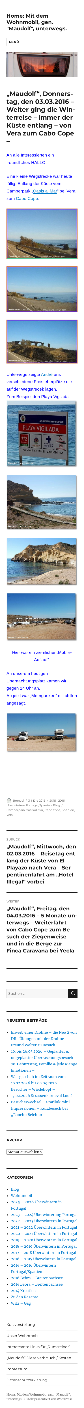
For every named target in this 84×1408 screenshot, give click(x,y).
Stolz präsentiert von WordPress (49, 1399)
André (47, 374)
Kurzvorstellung (20, 1325)
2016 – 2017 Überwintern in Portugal (43, 1259)
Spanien (68, 810)
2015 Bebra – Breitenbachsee (37, 1284)
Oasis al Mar (45, 191)
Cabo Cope (27, 198)
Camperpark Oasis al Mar (24, 810)
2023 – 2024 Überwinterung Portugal (44, 1214)
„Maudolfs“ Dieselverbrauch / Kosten (38, 1358)
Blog (56, 805)
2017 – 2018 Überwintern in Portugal (43, 1252)
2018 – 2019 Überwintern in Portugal (44, 1246)
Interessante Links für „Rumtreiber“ (38, 1347)
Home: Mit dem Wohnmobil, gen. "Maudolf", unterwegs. (36, 22)
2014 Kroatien (23, 1290)
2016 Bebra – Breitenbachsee (37, 1278)
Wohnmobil (21, 1195)
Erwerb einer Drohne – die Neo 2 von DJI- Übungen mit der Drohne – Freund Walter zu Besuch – (44, 1038)
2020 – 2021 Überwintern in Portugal (44, 1233)
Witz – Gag (21, 1303)
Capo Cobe (52, 810)
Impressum (16, 1369)
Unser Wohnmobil (22, 1336)
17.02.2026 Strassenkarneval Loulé (42, 1095)
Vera (9, 815)
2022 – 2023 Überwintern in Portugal (44, 1221)
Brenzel (18, 800)
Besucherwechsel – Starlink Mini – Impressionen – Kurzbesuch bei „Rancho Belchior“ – (42, 1108)
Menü (14, 42)
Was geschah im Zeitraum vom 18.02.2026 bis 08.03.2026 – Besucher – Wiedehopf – (38, 1083)
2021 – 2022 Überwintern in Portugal (44, 1227)
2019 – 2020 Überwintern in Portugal (44, 1240)
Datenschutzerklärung (26, 1380)
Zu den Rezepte (24, 1297)
